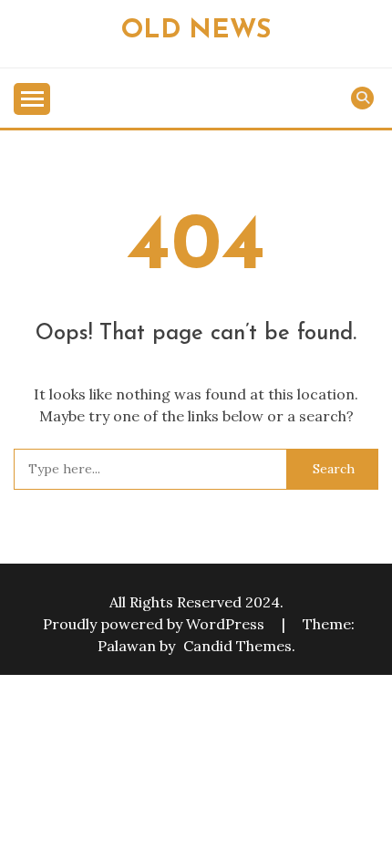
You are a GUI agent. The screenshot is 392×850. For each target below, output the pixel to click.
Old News (196, 30)
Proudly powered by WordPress (155, 624)
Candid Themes (237, 646)
